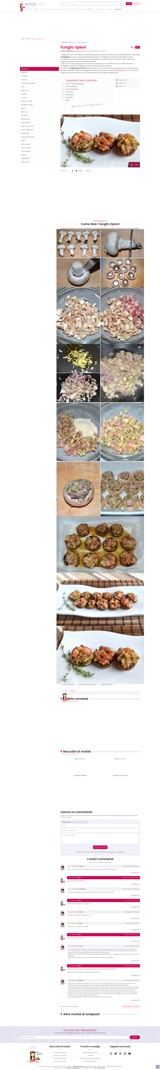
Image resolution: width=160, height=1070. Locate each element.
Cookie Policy (120, 852)
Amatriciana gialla (90, 1061)
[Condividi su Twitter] (76, 170)
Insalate (24, 94)
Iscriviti (134, 1037)
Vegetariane (25, 158)
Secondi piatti (26, 148)
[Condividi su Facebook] (72, 170)
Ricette (29, 9)
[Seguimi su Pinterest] (120, 1053)
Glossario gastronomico (90, 1052)
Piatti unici (24, 112)
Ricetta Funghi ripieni (68, 684)
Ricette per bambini (28, 137)
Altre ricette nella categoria (100, 1020)
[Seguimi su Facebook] (111, 1053)
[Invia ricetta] (136, 164)
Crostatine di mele (59, 1061)
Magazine (118, 9)
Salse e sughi (25, 144)
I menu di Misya (117, 68)
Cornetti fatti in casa (60, 1058)
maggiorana (70, 94)
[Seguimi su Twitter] (116, 1053)
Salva (89, 171)
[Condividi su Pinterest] (80, 170)
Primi (42, 9)
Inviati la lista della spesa (88, 105)
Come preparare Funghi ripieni (87, 684)
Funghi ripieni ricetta (106, 684)
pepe (67, 100)
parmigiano (74, 89)
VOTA (137, 47)
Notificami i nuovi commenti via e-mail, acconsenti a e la (101, 852)
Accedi (129, 3)
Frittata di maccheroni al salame (90, 1058)
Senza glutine (25, 151)
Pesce (23, 108)
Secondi (49, 9)
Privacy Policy (111, 852)
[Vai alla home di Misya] (32, 6)
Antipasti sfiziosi (82, 42)
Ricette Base (25, 119)
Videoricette (25, 162)
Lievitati (23, 97)
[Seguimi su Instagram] (125, 1053)
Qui (123, 228)
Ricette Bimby (25, 122)
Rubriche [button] (99, 9)
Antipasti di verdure (60, 1052)
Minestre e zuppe (27, 105)
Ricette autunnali (120, 775)
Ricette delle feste (27, 130)
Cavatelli (90, 1055)
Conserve (24, 76)
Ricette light (25, 133)
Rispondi (136, 872)
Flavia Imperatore (78, 51)
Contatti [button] (109, 9)
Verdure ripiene (80, 775)
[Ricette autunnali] (120, 766)
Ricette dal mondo (27, 126)
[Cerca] (122, 4)
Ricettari (81, 9)
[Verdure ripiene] (80, 766)
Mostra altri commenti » (131, 1006)
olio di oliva (69, 97)
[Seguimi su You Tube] (129, 1053)
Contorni (56, 9)
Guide (74, 9)
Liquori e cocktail (26, 101)
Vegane (23, 155)
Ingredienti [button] (90, 9)
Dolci (64, 9)
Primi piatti (24, 115)
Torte (69, 9)
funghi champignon (78, 83)
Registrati (136, 3)
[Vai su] (158, 1067)
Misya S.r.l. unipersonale (73, 1068)
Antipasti (36, 9)
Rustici (23, 140)
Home (22, 38)
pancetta (74, 86)
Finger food (25, 90)
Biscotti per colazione (60, 1055)
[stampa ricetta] (131, 164)
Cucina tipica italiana (28, 83)
